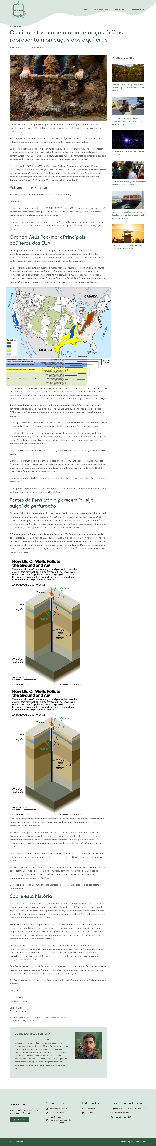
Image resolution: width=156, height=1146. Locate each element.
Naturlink (19, 1142)
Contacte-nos (137, 9)
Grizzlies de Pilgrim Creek (23, 1020)
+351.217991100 (57, 1113)
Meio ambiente (100, 9)
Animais (85, 9)
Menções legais (126, 1141)
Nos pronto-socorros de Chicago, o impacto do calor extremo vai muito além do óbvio (127, 121)
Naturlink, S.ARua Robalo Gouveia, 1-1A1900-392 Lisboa (61, 1120)
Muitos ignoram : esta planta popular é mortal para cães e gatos (39, 1018)
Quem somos (119, 9)
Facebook (91, 1108)
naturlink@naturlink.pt (59, 1108)
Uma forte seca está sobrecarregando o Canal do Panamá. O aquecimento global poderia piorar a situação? (129, 215)
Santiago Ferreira (35, 47)
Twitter (90, 1113)
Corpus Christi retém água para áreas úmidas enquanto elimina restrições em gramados (128, 88)
